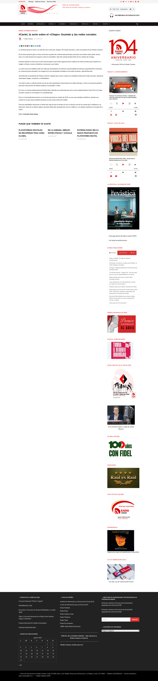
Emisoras (30, 24)
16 (53, 650)
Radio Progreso (65, 617)
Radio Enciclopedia (66, 623)
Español (112, 30)
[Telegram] (136, 1)
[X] (126, 1)
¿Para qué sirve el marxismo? (118, 303)
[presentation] (112, 253)
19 (32, 654)
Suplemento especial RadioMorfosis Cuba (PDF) (123, 552)
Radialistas (73, 24)
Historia (95, 24)
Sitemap (30, 1)
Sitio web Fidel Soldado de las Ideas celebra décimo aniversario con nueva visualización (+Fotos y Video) (122, 298)
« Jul (20, 665)
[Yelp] (133, 1)
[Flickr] (131, 1)
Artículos (85, 24)
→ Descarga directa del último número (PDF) (122, 236)
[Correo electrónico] (138, 1)
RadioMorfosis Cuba (25, 605)
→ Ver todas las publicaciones (117, 240)
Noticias (51, 24)
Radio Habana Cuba (67, 614)
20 (37, 654)
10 (21, 650)
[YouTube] (123, 1)
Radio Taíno (64, 620)
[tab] (112, 253)
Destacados (40, 24)
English (118, 30)
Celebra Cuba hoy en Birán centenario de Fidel (123, 286)
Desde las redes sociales (28, 30)
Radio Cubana (28, 39)
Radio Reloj (64, 611)
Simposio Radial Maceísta (27, 627)
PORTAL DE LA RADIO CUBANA (70, 5)
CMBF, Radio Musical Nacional (70, 626)
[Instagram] (129, 1)
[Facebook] (121, 1)
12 (32, 650)
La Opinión (62, 24)
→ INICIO (22, 24)
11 (26, 650)
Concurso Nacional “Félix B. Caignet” (31, 601)
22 (48, 654)
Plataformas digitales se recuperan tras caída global (31, 133)
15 (48, 650)
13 (37, 650)
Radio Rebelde (65, 608)
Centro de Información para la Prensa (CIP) (74, 605)
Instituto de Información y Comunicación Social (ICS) (77, 601)
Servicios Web (51, 1)
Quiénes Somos (40, 1)
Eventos (105, 24)
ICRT (48, 676)
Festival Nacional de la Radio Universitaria (32, 623)
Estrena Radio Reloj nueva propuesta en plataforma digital (88, 133)
